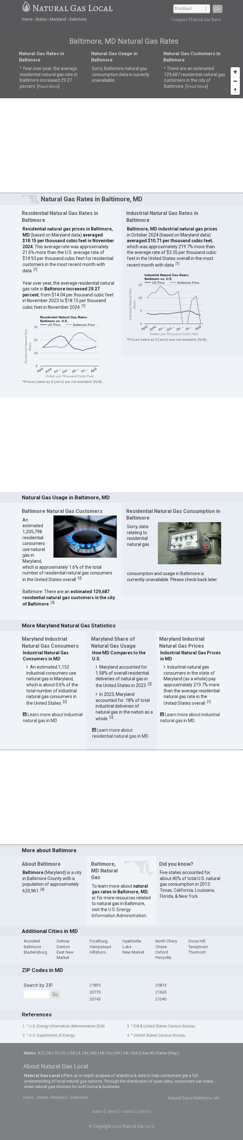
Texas (166, 890)
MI (102, 1053)
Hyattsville (131, 941)
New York (188, 896)
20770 (95, 992)
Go (217, 8)
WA (134, 1053)
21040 (160, 999)
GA (72, 1053)
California (183, 890)
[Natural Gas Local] (26, 8)
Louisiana (204, 890)
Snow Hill (196, 941)
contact (127, 1111)
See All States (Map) (160, 1053)
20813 (160, 985)
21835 (95, 985)
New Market (133, 952)
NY (117, 1053)
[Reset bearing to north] (235, 90)
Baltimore (32, 946)
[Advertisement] (121, 145)
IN (86, 1053)
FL (64, 1053)
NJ (109, 1053)
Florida (166, 896)
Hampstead (100, 946)
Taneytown (198, 946)
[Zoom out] (235, 81)
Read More (48, 86)
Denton (63, 946)
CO (56, 1053)
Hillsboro (98, 952)
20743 (95, 999)
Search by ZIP (38, 985)
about (112, 1111)
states (97, 1111)
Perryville (163, 957)
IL (79, 1053)
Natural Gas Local (72, 8)
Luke (126, 946)
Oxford (161, 952)
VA (125, 1053)
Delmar (63, 941)
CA (48, 1053)
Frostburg (99, 941)
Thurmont (197, 952)
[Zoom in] (235, 71)
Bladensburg (35, 952)
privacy (144, 1111)
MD (94, 1053)
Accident (32, 941)
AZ (40, 1053)
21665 (160, 992)
